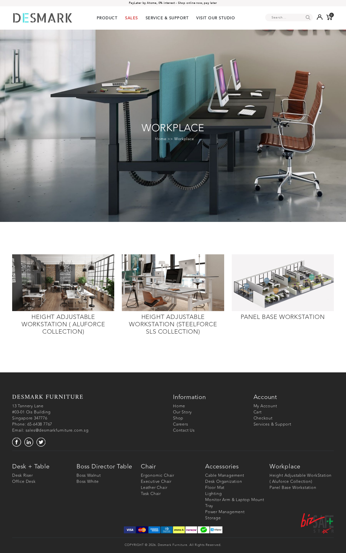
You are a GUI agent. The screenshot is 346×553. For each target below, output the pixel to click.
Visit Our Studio (215, 18)
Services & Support (272, 424)
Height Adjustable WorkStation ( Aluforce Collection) (301, 478)
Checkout (263, 418)
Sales (131, 18)
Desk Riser (22, 475)
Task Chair (151, 494)
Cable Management (224, 475)
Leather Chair (154, 488)
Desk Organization (223, 482)
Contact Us (184, 430)
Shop (178, 418)
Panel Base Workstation (293, 488)
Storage (213, 518)
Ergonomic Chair (157, 475)
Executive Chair (156, 482)
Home (160, 139)
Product (107, 18)
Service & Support (167, 18)
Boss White (87, 482)
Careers (180, 424)
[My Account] (319, 17)
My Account (265, 406)
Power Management (225, 512)
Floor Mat (214, 488)
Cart (258, 412)
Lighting (213, 494)
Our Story (182, 412)
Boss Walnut (88, 475)
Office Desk (24, 482)
